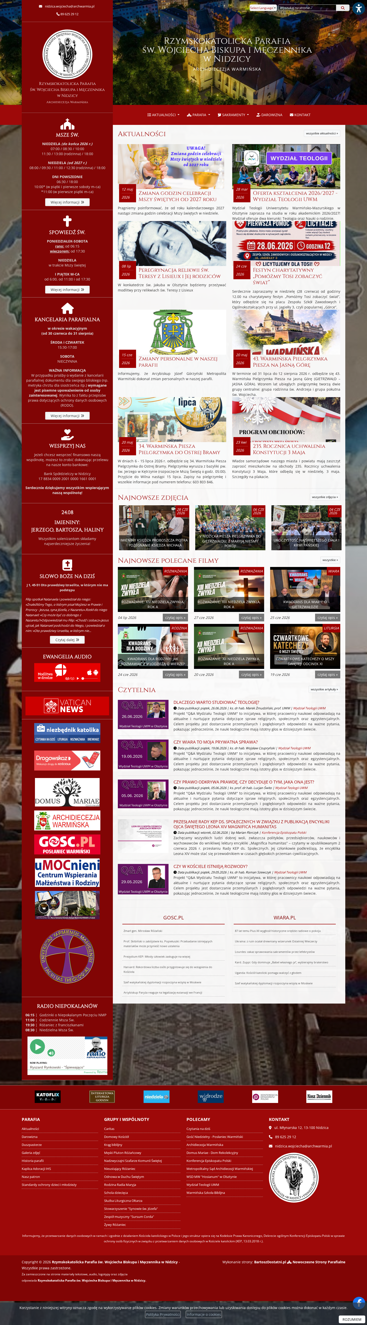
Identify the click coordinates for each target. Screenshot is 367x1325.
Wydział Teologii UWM (309, 708)
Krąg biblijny (113, 1145)
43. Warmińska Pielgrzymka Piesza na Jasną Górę (290, 362)
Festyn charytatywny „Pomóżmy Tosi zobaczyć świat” (287, 276)
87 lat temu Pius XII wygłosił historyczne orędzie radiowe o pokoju (278, 931)
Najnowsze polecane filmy (168, 560)
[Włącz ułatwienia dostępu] (359, 8)
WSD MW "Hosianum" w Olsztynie (211, 1177)
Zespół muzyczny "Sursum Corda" (129, 1217)
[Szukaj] (343, 7)
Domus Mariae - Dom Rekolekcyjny (212, 1153)
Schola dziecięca (116, 1193)
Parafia (199, 114)
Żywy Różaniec (115, 1225)
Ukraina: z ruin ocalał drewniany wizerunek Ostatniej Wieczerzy (276, 941)
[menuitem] (164, 115)
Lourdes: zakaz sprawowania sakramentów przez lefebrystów (275, 952)
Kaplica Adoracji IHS (36, 1169)
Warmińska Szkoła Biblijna (205, 1193)
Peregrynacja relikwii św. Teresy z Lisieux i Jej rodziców (180, 273)
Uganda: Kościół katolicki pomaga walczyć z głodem (268, 973)
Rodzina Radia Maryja (120, 1185)
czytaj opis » (175, 617)
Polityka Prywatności (163, 1314)
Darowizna (271, 114)
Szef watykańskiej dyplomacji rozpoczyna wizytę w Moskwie (162, 982)
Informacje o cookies (204, 1314)
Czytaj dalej (65, 639)
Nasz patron (31, 1177)
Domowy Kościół (116, 1137)
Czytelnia (137, 690)
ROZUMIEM (352, 1319)
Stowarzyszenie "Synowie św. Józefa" (131, 1209)
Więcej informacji (66, 202)
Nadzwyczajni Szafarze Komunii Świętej (133, 1161)
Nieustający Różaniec (119, 1169)
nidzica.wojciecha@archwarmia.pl (69, 6)
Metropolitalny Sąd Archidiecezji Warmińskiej (219, 1169)
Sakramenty (233, 114)
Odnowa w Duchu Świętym (124, 1177)
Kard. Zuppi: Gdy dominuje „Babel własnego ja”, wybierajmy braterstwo (281, 962)
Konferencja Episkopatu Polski (284, 832)
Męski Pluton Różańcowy (122, 1153)
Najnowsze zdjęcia (153, 497)
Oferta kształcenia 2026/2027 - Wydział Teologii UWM (295, 196)
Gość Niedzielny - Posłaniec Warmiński (214, 1137)
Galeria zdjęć (31, 1153)
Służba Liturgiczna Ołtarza (123, 1201)
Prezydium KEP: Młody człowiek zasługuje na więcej (157, 956)
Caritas (109, 1129)
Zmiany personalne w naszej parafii (178, 362)
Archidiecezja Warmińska (204, 1145)
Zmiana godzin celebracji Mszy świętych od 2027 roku (178, 196)
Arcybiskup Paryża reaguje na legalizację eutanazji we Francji (163, 992)
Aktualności (164, 114)
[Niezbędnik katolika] (67, 732)
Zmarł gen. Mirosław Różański (143, 931)
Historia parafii (33, 1161)
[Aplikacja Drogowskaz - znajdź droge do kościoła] (67, 760)
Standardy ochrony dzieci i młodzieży (49, 1185)
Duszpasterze (32, 1145)
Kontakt (302, 114)
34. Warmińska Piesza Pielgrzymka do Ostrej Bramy (179, 449)
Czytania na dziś (198, 1129)
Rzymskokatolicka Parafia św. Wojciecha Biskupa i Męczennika (227, 53)
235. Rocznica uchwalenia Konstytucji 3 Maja (289, 449)
